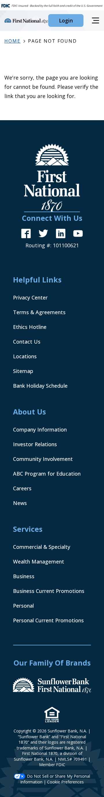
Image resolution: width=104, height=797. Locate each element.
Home (12, 41)
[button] (65, 20)
